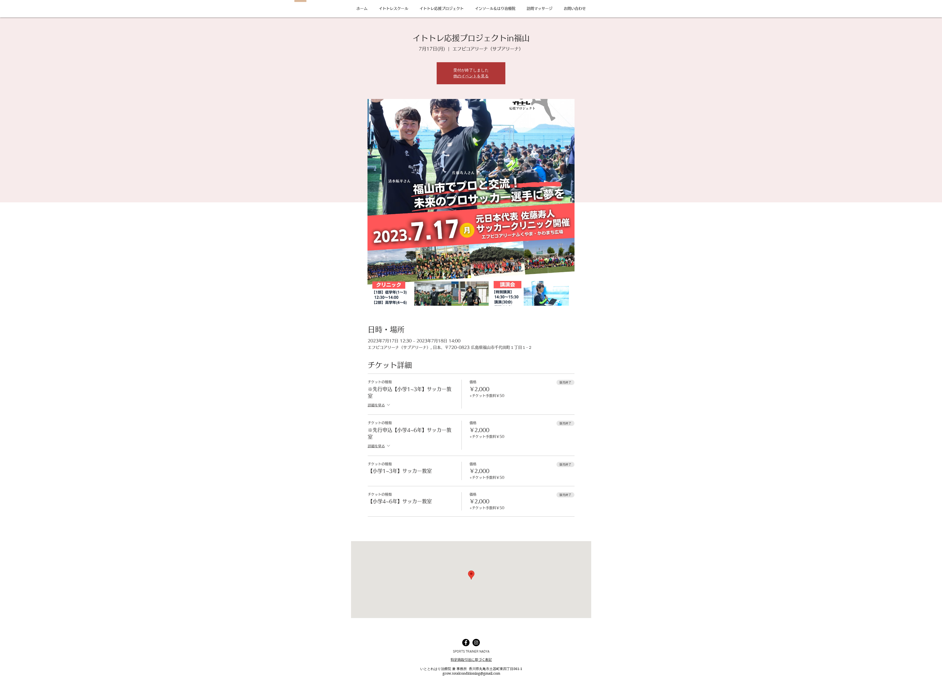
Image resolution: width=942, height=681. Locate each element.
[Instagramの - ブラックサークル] (476, 642)
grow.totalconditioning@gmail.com (471, 673)
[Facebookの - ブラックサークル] (466, 642)
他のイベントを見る (471, 76)
